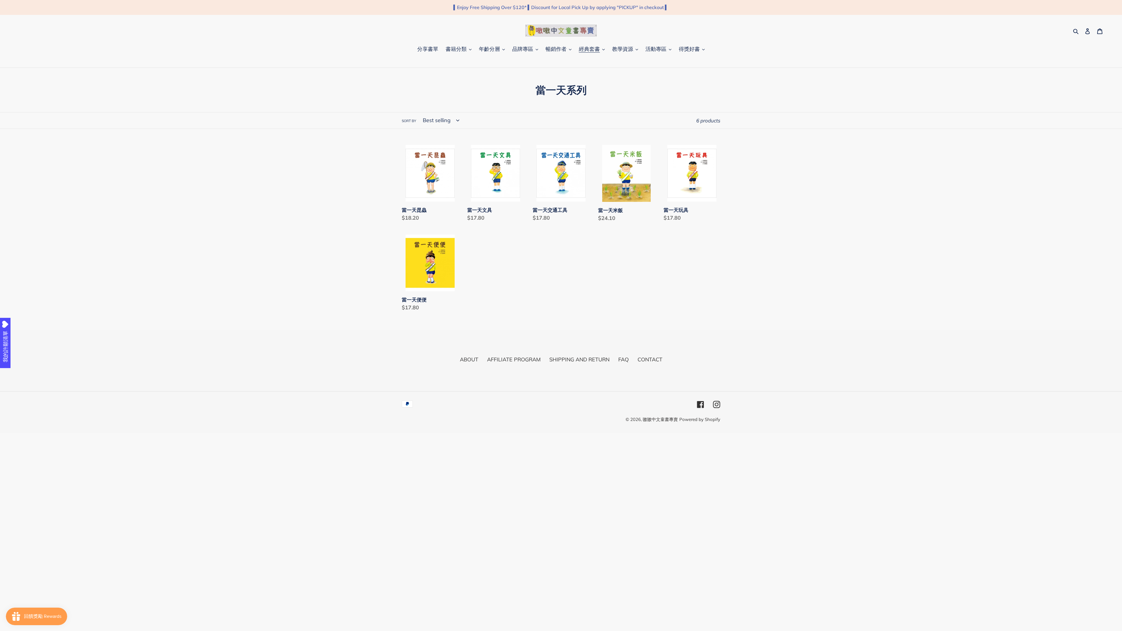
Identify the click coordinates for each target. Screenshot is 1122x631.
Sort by (409, 121)
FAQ (623, 359)
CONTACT (650, 359)
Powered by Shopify (699, 419)
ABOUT (469, 359)
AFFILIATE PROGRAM (514, 359)
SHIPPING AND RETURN (579, 359)
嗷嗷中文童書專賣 (660, 419)
